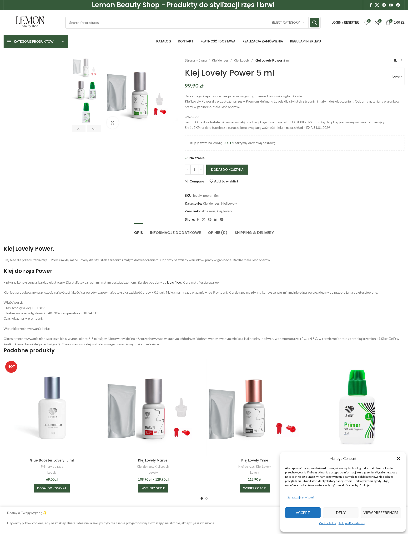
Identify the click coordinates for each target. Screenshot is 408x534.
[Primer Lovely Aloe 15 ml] (356, 407)
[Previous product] (390, 60)
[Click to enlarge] (113, 123)
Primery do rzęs (52, 466)
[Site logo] (30, 22)
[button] (398, 458)
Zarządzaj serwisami (300, 497)
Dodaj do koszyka (227, 169)
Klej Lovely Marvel (153, 460)
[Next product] (401, 60)
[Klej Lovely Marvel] (153, 407)
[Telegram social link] (222, 219)
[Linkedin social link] (216, 219)
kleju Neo (173, 282)
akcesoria (208, 211)
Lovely (397, 76)
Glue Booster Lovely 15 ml (52, 460)
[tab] (138, 230)
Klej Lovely (242, 60)
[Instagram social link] (384, 5)
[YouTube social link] (390, 5)
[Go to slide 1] (202, 498)
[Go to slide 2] (206, 498)
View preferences (380, 512)
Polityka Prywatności (352, 523)
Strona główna (196, 60)
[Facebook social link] (371, 5)
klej (219, 211)
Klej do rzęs (220, 60)
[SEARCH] (314, 22)
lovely (227, 211)
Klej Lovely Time (254, 460)
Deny (341, 512)
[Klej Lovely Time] (255, 407)
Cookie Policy (327, 523)
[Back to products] (396, 60)
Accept (303, 512)
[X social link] (377, 5)
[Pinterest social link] (398, 5)
